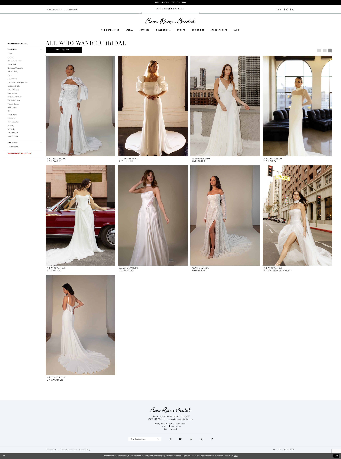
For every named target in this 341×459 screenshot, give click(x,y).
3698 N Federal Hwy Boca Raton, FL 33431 (170, 417)
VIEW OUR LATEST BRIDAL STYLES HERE (170, 2)
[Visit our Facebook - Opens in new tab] (170, 439)
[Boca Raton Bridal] (170, 21)
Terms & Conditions (68, 450)
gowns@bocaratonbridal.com (180, 419)
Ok (336, 456)
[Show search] (287, 10)
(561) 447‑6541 (155, 419)
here (236, 456)
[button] (278, 9)
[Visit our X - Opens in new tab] (201, 439)
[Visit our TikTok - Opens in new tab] (211, 439)
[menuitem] (62, 9)
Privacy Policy (52, 450)
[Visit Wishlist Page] (293, 10)
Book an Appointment (63, 49)
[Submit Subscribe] (157, 439)
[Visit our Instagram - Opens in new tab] (180, 439)
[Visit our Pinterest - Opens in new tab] (191, 439)
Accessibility (84, 450)
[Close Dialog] (4, 456)
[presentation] (80, 106)
